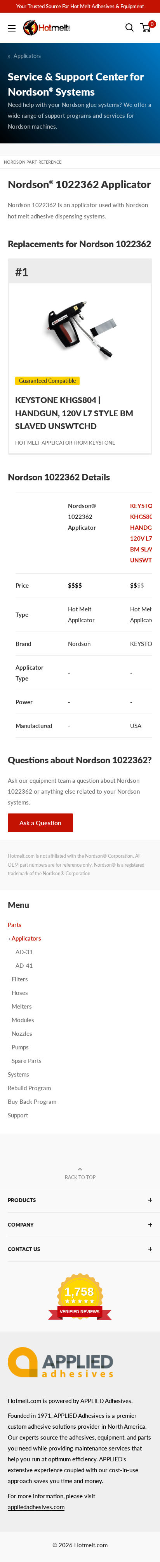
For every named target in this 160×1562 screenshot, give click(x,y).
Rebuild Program (29, 1087)
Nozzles (22, 1033)
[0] (146, 27)
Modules (23, 1019)
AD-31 (24, 951)
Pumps (20, 1047)
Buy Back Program (32, 1101)
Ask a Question (40, 822)
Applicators (27, 55)
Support (18, 1115)
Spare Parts (27, 1060)
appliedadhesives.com (36, 1506)
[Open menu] (12, 28)
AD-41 (24, 965)
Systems (18, 1074)
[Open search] (129, 27)
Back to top (80, 1177)
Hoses (20, 992)
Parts (14, 924)
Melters (22, 1006)
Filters (20, 979)
